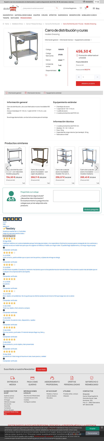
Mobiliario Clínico (89, 15)
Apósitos (53, 15)
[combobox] (95, 1)
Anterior (5, 236)
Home (6, 24)
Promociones (26, 18)
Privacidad (49, 436)
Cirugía (44, 15)
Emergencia (63, 15)
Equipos (36, 15)
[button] (98, 1)
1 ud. (60, 65)
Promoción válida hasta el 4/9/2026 (88, 56)
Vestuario (15, 18)
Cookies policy (39, 436)
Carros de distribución (52, 24)
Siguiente (12, 236)
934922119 (89, 2)
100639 (61, 49)
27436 (60, 55)
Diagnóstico (8, 15)
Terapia (6, 18)
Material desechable (23, 15)
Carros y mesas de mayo (34, 24)
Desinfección (74, 15)
